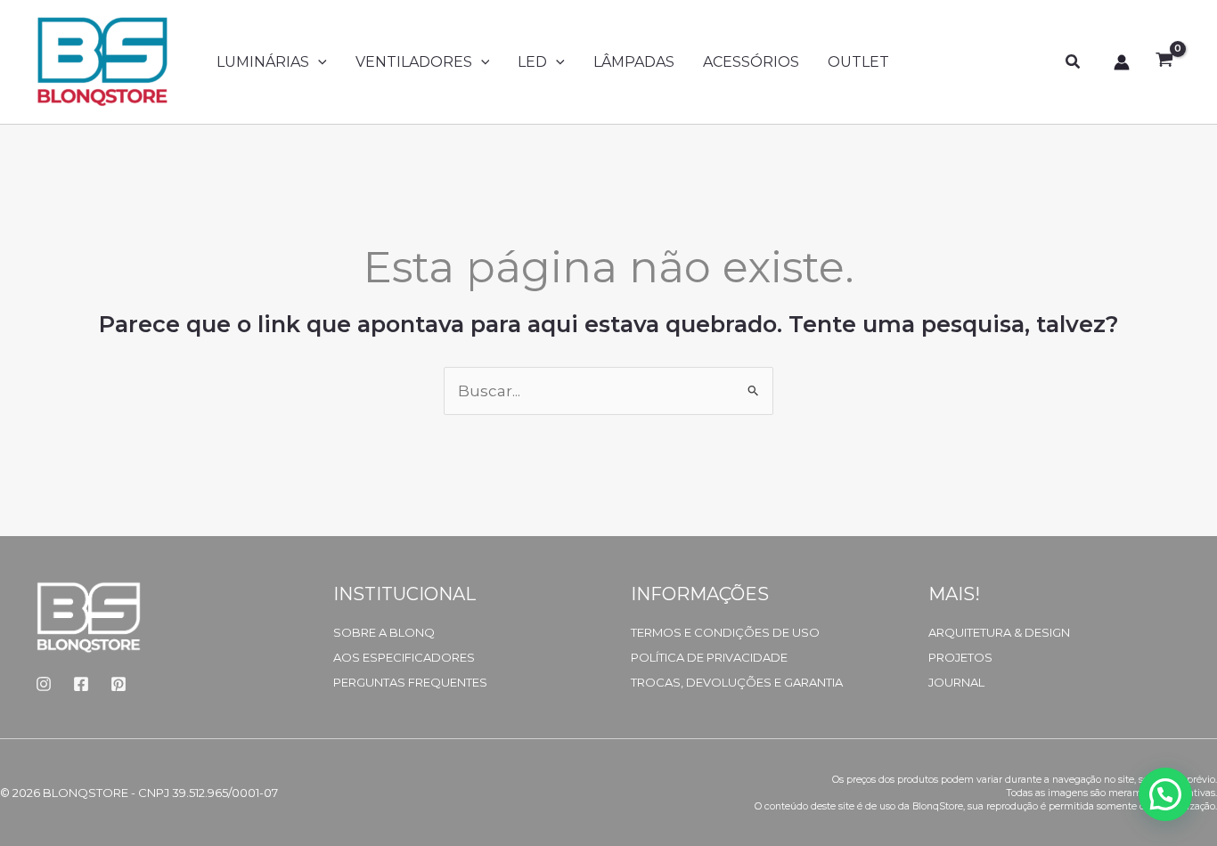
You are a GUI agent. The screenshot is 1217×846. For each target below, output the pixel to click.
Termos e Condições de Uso (725, 632)
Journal (956, 682)
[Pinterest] (118, 684)
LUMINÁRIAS (262, 61)
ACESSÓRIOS (751, 61)
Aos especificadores (404, 657)
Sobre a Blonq (384, 632)
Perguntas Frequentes (410, 682)
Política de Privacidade (709, 657)
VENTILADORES (413, 61)
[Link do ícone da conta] (1122, 62)
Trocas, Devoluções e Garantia (737, 682)
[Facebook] (81, 684)
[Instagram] (44, 684)
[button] (318, 62)
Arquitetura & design (999, 632)
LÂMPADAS (633, 61)
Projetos (960, 657)
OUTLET (858, 61)
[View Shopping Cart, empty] (1164, 62)
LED (532, 61)
